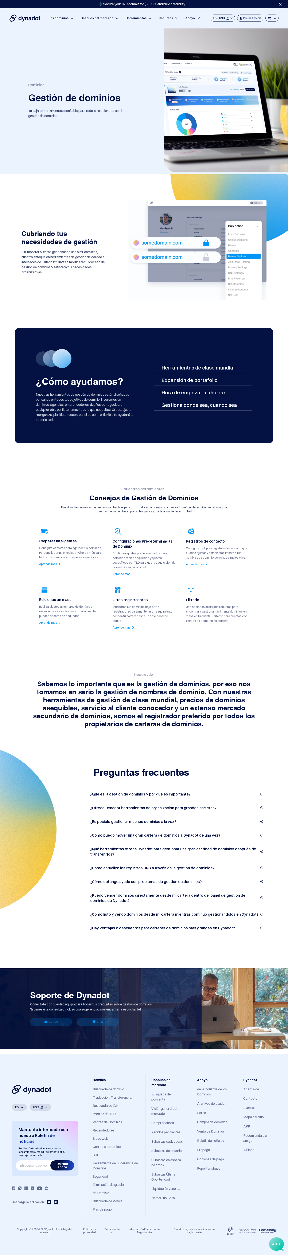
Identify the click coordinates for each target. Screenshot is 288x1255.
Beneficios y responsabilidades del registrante (194, 1231)
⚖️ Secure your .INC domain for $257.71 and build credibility (141, 4)
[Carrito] (272, 18)
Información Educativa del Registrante (144, 1231)
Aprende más (48, 564)
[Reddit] (46, 1188)
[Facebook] (13, 1188)
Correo (53, 1022)
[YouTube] (39, 1188)
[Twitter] (32, 1188)
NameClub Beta (163, 1198)
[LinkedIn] (26, 1188)
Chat (100, 1022)
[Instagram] (20, 1188)
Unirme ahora (62, 1165)
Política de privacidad (89, 1231)
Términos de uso (112, 1231)
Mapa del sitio (253, 1117)
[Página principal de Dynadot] (24, 18)
